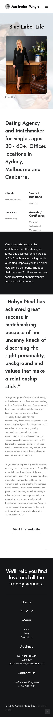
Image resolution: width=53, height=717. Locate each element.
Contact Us (26, 637)
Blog (26, 633)
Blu (37, 706)
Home (26, 629)
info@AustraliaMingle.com (26, 682)
